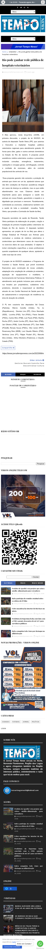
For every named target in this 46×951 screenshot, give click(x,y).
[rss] (28, 7)
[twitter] (21, 7)
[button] (12, 947)
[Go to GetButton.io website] (40, 948)
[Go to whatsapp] (40, 944)
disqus (23, 374)
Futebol (16, 722)
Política (35, 722)
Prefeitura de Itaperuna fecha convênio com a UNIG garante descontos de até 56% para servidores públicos (28, 621)
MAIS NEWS (37, 583)
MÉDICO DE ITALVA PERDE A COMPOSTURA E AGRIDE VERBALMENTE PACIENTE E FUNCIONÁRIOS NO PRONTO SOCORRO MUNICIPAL (21, 930)
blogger (8, 374)
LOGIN (3, 728)
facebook (37, 374)
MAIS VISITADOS (23, 583)
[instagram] (24, 7)
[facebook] (17, 7)
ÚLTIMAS (8, 583)
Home (4, 52)
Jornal (26, 722)
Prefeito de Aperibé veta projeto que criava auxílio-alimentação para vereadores (28, 811)
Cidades (6, 722)
